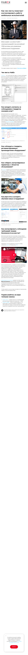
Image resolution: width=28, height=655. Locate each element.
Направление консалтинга (7, 280)
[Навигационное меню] (26, 2)
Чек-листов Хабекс (10, 121)
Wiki (17, 244)
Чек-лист (3, 75)
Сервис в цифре (6, 302)
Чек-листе (4, 169)
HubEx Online (5, 299)
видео (7, 244)
